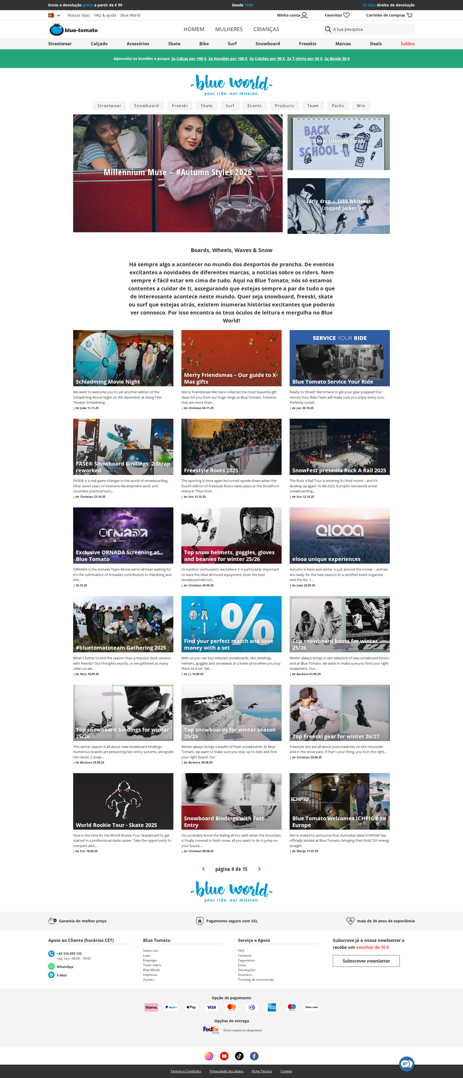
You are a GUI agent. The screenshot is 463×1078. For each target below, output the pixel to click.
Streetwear (60, 44)
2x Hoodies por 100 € (227, 58)
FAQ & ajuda (105, 15)
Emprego (150, 960)
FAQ (241, 950)
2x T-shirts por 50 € (304, 58)
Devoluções (246, 970)
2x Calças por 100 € (188, 58)
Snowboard (268, 44)
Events (255, 105)
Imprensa (150, 974)
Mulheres (229, 29)
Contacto (244, 955)
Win (361, 105)
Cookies (286, 1071)
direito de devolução (389, 5)
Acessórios (138, 44)
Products (284, 105)
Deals (376, 44)
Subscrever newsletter (366, 961)
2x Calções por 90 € (267, 58)
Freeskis (307, 44)
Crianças (266, 29)
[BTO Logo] (107, 29)
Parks (338, 105)
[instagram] (209, 1056)
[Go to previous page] (204, 869)
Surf (232, 44)
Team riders (152, 965)
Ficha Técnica (262, 1071)
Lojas (147, 955)
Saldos (408, 44)
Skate (174, 44)
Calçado (99, 44)
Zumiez (148, 979)
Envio (242, 965)
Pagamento (246, 960)
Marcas (343, 44)
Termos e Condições (186, 1071)
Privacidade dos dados (226, 1071)
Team (313, 105)
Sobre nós (150, 950)
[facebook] (254, 1056)
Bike (204, 44)
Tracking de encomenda (256, 979)
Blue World (130, 15)
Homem (194, 29)
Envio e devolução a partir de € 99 (85, 5)
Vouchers (245, 974)
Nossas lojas (79, 15)
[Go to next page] (259, 869)
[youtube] (224, 1056)
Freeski (180, 105)
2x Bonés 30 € (337, 58)
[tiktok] (239, 1056)
